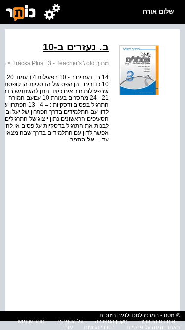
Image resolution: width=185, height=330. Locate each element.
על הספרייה (69, 321)
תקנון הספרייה (111, 321)
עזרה (67, 327)
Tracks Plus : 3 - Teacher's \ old (53, 63)
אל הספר (82, 139)
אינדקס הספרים (157, 321)
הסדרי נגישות (99, 327)
